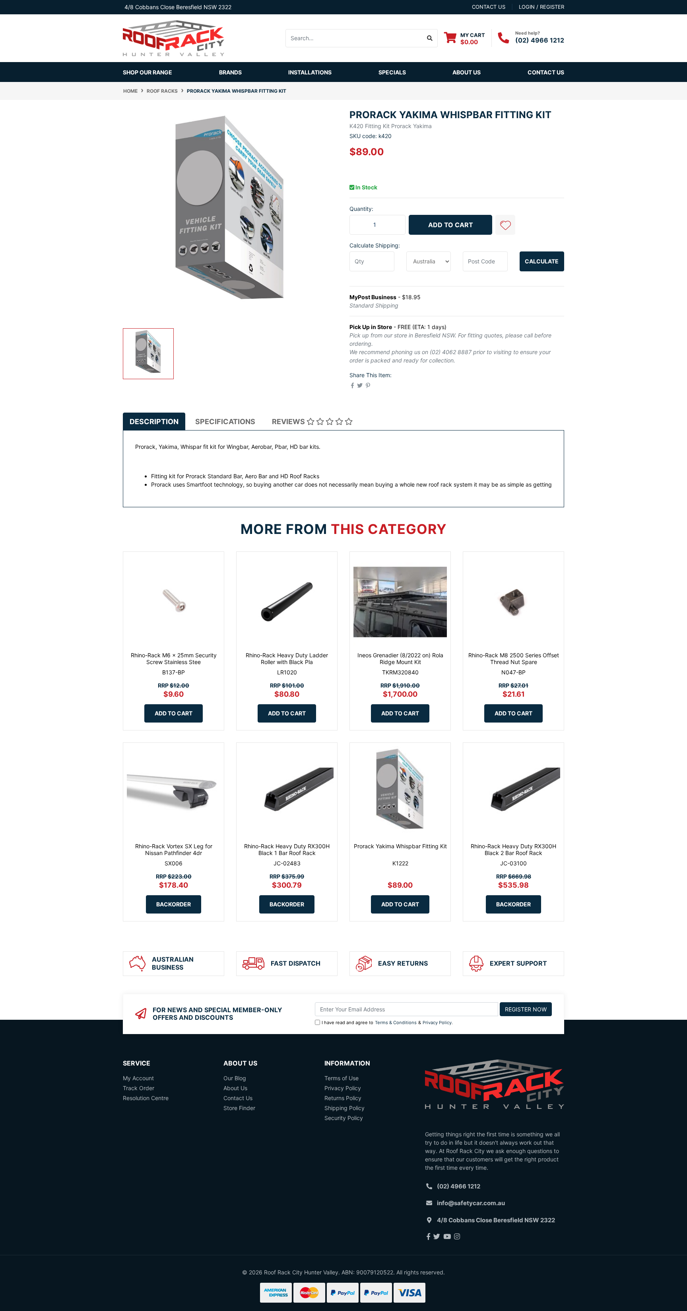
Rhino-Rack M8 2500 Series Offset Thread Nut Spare (513, 658)
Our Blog (234, 1078)
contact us (488, 7)
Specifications (225, 421)
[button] (505, 225)
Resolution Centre (146, 1098)
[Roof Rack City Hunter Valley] (173, 37)
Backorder (173, 904)
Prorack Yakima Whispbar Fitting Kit (400, 846)
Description (154, 421)
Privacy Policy (437, 1022)
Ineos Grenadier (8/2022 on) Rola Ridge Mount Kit (400, 658)
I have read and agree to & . (387, 1022)
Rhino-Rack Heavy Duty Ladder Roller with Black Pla (287, 658)
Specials (392, 72)
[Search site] (430, 38)
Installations (310, 72)
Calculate (542, 261)
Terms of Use (341, 1078)
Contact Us (546, 72)
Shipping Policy (344, 1108)
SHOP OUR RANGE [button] (147, 72)
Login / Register (541, 7)
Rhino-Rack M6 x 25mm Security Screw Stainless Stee (174, 658)
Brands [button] (230, 72)
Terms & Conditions (396, 1022)
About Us (466, 72)
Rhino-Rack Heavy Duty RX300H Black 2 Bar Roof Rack (513, 849)
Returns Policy (342, 1098)
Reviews (289, 421)
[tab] (154, 421)
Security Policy (343, 1117)
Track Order (138, 1088)
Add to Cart (450, 225)
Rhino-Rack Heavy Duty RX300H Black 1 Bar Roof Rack (287, 849)
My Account (138, 1078)
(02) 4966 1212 (539, 40)
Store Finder (239, 1108)
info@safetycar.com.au (471, 1203)
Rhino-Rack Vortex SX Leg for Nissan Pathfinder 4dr (173, 849)
